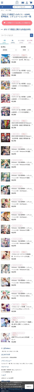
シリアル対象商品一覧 (6, 372)
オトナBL (16, 351)
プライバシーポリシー (14, 388)
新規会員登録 (13, 357)
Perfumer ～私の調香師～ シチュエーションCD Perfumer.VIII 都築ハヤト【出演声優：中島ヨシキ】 (22, 151)
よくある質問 (10, 378)
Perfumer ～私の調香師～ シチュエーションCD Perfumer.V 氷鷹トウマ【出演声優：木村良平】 (22, 230)
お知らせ (3, 378)
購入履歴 (3, 369)
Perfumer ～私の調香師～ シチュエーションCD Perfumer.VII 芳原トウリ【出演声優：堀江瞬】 (22, 165)
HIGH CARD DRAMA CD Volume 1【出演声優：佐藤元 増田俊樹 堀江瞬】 (21, 138)
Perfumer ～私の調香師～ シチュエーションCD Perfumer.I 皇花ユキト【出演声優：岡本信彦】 (22, 296)
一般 (9, 363)
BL (12, 363)
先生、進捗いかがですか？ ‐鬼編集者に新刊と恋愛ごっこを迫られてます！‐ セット (21, 324)
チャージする (29, 363)
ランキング (4, 363)
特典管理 (9, 369)
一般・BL (3, 351)
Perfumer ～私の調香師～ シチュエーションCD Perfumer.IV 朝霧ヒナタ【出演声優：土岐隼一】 (22, 243)
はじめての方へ (5, 357)
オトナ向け (10, 351)
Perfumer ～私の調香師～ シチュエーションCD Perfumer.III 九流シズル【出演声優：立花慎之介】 (22, 270)
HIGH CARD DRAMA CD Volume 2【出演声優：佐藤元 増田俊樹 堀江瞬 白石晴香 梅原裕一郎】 (21, 125)
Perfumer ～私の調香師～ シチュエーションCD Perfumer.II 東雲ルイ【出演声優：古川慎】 (22, 283)
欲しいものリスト (16, 369)
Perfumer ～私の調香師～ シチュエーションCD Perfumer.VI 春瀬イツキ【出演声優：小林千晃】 (22, 178)
